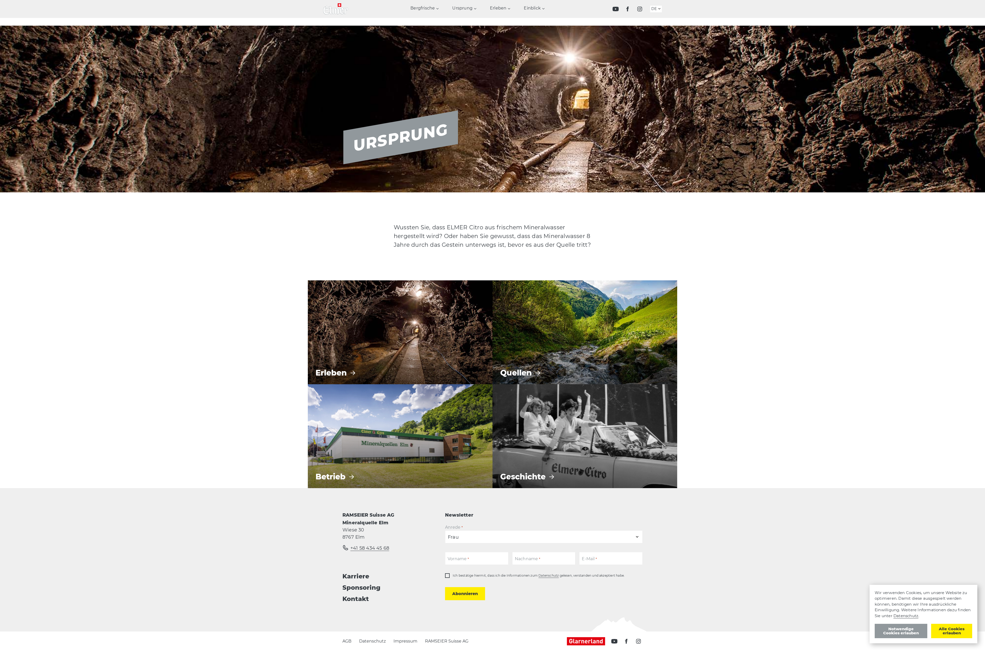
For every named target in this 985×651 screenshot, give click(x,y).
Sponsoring (361, 587)
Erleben (498, 8)
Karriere (355, 576)
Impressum (405, 641)
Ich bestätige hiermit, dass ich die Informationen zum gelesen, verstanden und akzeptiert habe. (539, 575)
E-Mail (589, 558)
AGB (346, 641)
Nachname (527, 558)
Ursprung (462, 8)
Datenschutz (548, 575)
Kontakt (355, 599)
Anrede (454, 527)
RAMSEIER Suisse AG (446, 641)
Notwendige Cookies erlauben (901, 630)
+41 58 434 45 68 (369, 548)
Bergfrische (422, 8)
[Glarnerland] (588, 641)
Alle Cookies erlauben (951, 630)
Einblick (532, 8)
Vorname (458, 558)
